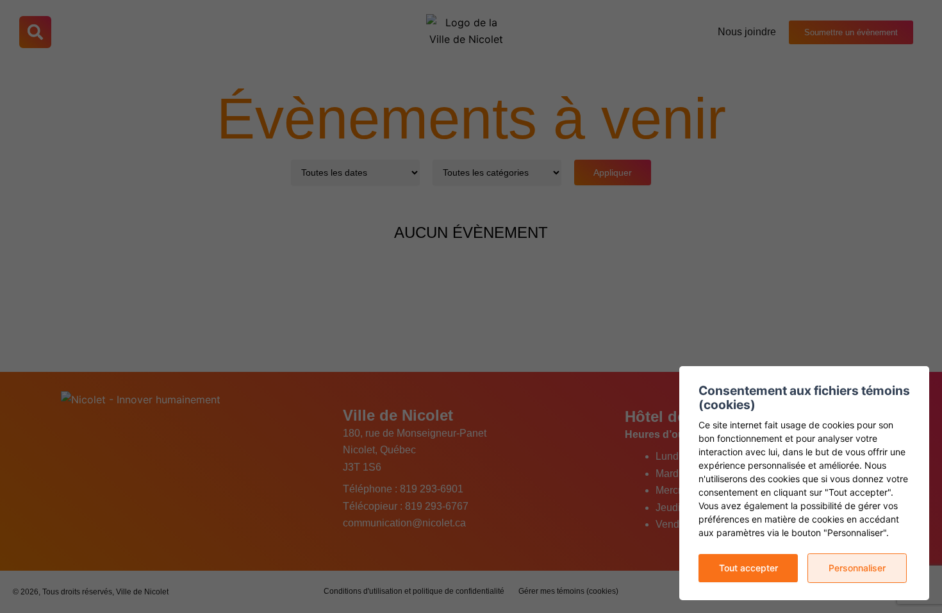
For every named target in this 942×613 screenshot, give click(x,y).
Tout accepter (748, 567)
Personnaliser (857, 567)
